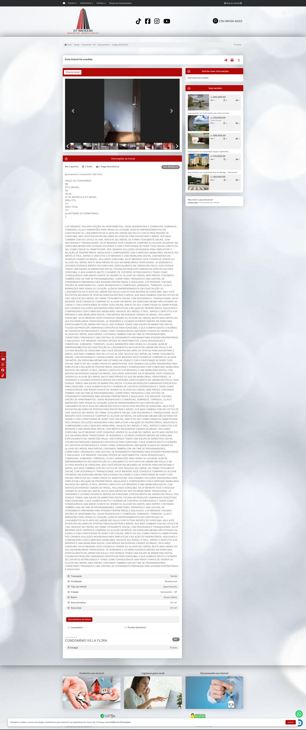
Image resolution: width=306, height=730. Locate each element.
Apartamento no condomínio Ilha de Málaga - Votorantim (212, 172)
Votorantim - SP (89, 45)
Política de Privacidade (120, 722)
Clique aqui (192, 202)
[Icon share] (138, 21)
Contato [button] (100, 3)
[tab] (72, 72)
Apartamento (103, 45)
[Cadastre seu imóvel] (91, 692)
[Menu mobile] (64, 3)
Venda (76, 45)
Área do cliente (233, 3)
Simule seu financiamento (120, 3)
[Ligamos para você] (153, 692)
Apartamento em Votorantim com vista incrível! (208, 113)
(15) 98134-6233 (230, 21)
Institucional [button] (85, 3)
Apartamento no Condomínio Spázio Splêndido (208, 151)
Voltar (238, 45)
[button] (73, 111)
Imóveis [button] (71, 3)
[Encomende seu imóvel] (214, 692)
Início (69, 45)
